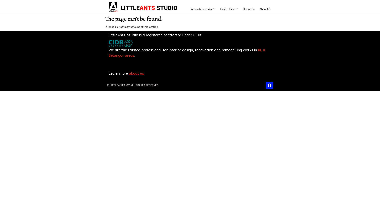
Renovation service (201, 9)
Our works (249, 9)
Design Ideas (227, 9)
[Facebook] (269, 85)
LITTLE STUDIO (149, 7)
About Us (264, 9)
